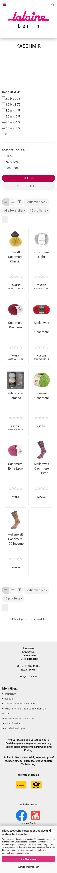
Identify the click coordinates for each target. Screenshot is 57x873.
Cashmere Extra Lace (15, 466)
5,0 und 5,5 (12, 116)
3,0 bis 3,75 (12, 104)
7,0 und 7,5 (12, 128)
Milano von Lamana (15, 395)
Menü (4, 4)
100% (9, 156)
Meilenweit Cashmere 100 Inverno (15, 539)
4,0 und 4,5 (12, 110)
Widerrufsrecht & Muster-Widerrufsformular (26, 708)
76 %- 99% (12, 162)
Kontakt (9, 699)
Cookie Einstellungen (15, 728)
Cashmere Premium (15, 325)
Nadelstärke (11, 92)
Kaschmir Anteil (13, 149)
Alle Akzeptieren (28, 859)
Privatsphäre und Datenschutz (19, 718)
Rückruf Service (12, 723)
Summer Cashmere (41, 395)
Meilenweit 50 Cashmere (41, 327)
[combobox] (36, 202)
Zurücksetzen (28, 186)
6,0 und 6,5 (12, 122)
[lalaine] (28, 19)
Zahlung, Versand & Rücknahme (20, 703)
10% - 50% (12, 168)
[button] (5, 202)
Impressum (10, 694)
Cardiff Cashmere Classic (15, 256)
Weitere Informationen (28, 867)
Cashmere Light (41, 254)
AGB (7, 713)
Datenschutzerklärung (18, 853)
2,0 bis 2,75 (12, 98)
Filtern (28, 178)
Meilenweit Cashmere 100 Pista (41, 468)
